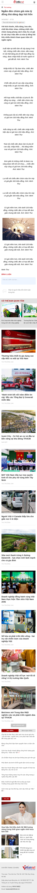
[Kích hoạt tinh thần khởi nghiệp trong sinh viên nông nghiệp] (11, 310)
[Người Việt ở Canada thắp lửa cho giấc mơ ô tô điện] (18, 501)
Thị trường (7, 7)
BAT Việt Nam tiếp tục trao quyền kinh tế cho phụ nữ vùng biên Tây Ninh (17, 477)
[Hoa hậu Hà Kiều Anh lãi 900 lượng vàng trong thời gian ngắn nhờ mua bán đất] (18, 813)
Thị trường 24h (7, 362)
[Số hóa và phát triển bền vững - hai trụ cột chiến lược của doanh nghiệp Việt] (18, 621)
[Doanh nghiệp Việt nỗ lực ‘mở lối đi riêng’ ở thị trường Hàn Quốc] (18, 661)
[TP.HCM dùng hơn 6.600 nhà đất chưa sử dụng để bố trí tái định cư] (10, 852)
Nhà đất (4, 442)
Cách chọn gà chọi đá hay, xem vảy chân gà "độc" (17, 789)
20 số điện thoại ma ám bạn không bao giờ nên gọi (18, 758)
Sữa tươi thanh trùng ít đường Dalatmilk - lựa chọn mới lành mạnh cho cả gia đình (18, 558)
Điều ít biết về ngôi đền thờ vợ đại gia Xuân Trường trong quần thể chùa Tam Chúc (15, 783)
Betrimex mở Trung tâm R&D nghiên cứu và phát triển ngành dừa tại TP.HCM (18, 715)
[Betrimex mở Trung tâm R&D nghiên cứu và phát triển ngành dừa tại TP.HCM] (18, 697)
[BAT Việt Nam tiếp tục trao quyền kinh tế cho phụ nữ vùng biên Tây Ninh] (18, 460)
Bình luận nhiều (27, 730)
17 (19, 752)
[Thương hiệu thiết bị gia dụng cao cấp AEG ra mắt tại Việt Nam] (18, 341)
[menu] (3, 2)
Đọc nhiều (10, 730)
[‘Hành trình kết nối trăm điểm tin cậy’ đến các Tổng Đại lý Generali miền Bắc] (18, 380)
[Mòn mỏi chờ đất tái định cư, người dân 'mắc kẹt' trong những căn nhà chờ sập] (10, 839)
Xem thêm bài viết (18, 725)
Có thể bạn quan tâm (12, 301)
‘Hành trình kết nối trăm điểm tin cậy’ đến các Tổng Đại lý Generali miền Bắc (17, 397)
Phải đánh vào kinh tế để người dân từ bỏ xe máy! (18, 763)
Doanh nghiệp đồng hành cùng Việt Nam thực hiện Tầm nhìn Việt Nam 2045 (18, 599)
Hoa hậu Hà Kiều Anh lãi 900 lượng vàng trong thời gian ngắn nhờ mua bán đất (17, 829)
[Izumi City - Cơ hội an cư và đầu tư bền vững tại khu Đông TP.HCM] (18, 421)
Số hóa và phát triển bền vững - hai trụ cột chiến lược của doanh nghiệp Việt (18, 638)
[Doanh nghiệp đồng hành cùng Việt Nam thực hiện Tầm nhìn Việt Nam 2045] (18, 582)
